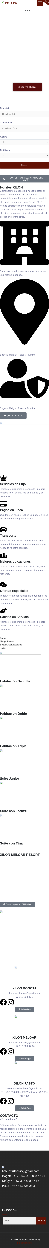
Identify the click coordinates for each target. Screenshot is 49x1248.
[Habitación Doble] (24, 698)
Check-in (5, 108)
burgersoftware (24, 1243)
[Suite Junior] (24, 763)
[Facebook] (3, 1002)
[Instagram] (10, 1002)
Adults (4, 137)
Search (41, 1220)
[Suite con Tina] (24, 827)
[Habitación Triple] (24, 730)
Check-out (6, 122)
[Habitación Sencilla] (24, 665)
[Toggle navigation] (40, 3)
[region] (24, 56)
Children (5, 150)
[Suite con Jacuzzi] (24, 795)
